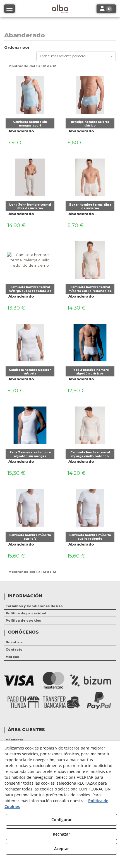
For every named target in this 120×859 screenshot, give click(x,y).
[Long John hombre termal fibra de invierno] (30, 176)
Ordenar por (17, 47)
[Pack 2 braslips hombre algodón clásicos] (90, 341)
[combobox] (76, 56)
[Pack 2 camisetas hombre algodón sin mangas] (30, 423)
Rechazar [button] (61, 834)
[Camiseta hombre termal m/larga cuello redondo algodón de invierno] (90, 423)
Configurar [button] (61, 819)
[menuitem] (60, 606)
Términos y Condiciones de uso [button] (34, 606)
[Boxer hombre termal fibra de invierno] (90, 176)
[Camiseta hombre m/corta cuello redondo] (90, 506)
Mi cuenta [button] (14, 740)
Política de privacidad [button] (26, 613)
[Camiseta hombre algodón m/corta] (30, 341)
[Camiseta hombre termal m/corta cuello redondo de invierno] (90, 258)
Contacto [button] (14, 649)
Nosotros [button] (14, 642)
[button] (30, 123)
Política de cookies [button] (23, 620)
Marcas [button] (12, 657)
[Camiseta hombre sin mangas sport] (30, 93)
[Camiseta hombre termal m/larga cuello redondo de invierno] (30, 258)
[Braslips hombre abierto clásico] (90, 93)
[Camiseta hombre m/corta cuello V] (30, 506)
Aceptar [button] (61, 848)
